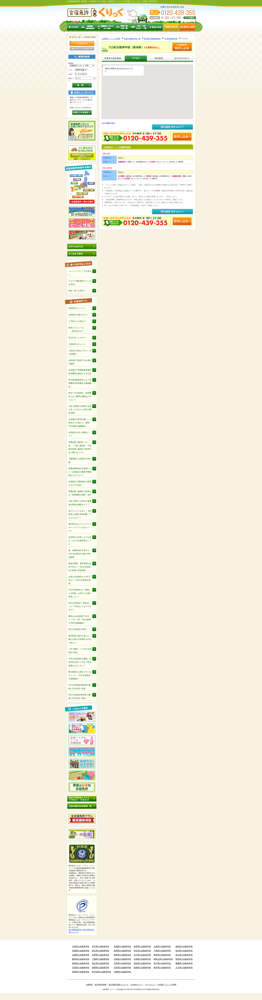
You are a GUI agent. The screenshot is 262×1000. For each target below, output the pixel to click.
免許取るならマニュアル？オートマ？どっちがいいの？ (79, 527)
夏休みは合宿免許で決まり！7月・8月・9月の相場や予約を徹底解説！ (79, 619)
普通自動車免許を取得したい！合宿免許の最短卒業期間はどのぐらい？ (79, 472)
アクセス (136, 59)
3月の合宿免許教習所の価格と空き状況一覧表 (79, 696)
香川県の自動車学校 (162, 963)
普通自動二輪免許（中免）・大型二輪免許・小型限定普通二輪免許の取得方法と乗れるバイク (79, 447)
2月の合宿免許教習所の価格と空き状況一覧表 (79, 686)
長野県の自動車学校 (100, 954)
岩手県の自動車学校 (100, 946)
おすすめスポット (182, 59)
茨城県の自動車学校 (80, 950)
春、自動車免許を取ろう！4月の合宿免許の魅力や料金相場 (79, 553)
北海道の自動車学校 (80, 946)
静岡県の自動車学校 (122, 954)
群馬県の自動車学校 (122, 950)
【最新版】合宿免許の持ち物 (79, 460)
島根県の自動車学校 (80, 963)
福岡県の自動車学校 (100, 967)
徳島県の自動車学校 (142, 963)
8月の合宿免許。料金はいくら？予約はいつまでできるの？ (79, 606)
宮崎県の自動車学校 (80, 971)
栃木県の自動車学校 (100, 950)
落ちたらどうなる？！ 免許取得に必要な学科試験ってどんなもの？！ (80, 514)
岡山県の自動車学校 (100, 963)
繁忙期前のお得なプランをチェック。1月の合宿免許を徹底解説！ (79, 675)
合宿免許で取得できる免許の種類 (79, 362)
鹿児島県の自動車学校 (101, 971)
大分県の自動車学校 (184, 967)
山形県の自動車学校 (162, 946)
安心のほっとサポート (77, 337)
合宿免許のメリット (77, 308)
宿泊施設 (159, 59)
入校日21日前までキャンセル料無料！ (80, 352)
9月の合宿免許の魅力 (77, 629)
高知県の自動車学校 (80, 967)
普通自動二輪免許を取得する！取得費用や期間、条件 (79, 493)
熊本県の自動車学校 (162, 967)
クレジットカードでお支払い (79, 273)
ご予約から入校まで (77, 321)
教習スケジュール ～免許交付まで (76, 329)
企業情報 (89, 984)
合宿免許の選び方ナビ (77, 314)
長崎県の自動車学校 (142, 967)
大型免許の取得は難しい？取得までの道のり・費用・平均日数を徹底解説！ (79, 422)
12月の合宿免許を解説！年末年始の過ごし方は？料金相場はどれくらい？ (80, 662)
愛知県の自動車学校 (80, 959)
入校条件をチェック (77, 344)
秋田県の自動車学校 (142, 946)
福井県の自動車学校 (162, 954)
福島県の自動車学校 (184, 946)
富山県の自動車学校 (184, 954)
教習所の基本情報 (113, 59)
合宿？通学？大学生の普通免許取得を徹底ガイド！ (79, 503)
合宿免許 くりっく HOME (166, 984)
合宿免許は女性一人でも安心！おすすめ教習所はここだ (79, 540)
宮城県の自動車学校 (122, 946)
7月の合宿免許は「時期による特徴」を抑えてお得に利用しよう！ (79, 593)
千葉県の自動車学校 (162, 950)
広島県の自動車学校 (122, 963)
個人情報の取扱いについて (118, 984)
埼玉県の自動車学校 (142, 950)
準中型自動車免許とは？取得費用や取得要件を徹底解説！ (79, 383)
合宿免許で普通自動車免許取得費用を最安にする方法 (79, 371)
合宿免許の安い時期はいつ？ (78, 434)
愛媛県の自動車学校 (184, 963)
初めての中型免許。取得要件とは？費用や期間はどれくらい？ (79, 396)
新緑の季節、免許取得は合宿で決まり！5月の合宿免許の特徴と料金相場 (79, 566)
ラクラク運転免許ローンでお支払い (79, 282)
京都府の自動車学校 (122, 959)
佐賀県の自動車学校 (122, 967)
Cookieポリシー (137, 984)
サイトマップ (150, 984)
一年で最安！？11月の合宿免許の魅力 (80, 650)
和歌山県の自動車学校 (163, 959)
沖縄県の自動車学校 (122, 971)
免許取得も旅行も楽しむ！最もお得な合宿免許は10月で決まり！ (80, 639)
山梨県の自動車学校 (80, 954)
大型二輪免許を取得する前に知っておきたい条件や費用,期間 (79, 409)
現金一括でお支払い (77, 290)
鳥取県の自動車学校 (184, 959)
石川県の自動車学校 (142, 954)
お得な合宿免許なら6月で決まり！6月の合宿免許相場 (79, 580)
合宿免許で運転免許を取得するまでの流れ (79, 483)
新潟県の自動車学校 (184, 950)
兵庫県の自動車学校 (142, 959)
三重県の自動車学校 (100, 959)
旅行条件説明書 (100, 984)
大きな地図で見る (108, 123)
